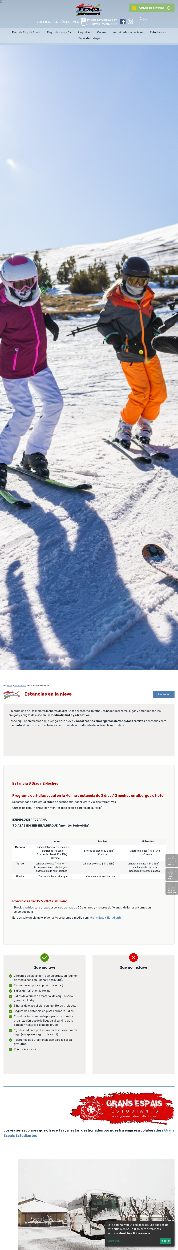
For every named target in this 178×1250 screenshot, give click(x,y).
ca (145, 19)
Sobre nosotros (47, 22)
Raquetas (84, 32)
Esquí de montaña (59, 32)
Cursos (101, 32)
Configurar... (113, 1240)
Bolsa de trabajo (89, 38)
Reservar (163, 694)
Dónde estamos (69, 22)
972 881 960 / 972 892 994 (101, 24)
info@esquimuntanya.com (102, 19)
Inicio (9, 685)
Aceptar (165, 1240)
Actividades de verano (151, 7)
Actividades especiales (128, 32)
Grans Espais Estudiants (106, 917)
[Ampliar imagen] (122, 1123)
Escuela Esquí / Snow (26, 32)
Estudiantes (158, 32)
